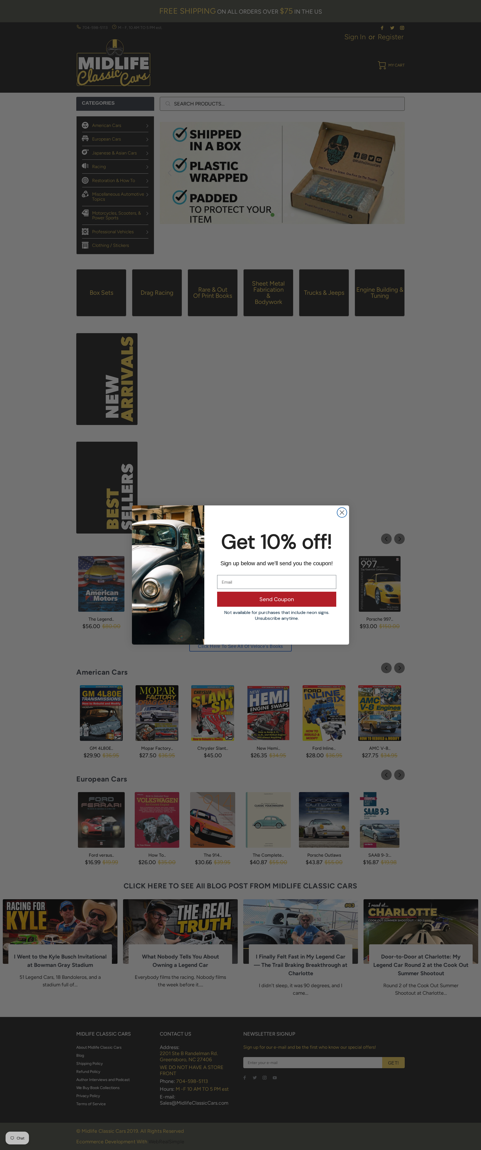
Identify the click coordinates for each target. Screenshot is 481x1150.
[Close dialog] (342, 512)
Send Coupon (276, 599)
